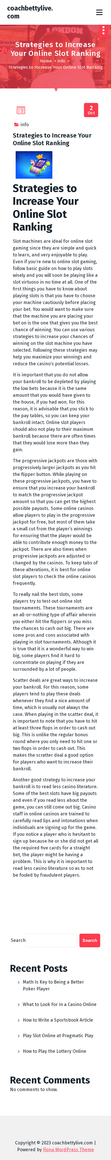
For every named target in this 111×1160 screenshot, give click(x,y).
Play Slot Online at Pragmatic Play (58, 1035)
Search (18, 940)
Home (46, 61)
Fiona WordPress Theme (68, 1149)
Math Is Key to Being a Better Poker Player (53, 985)
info (61, 61)
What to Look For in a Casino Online (59, 1004)
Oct (91, 110)
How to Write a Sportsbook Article (58, 1020)
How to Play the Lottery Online (54, 1051)
